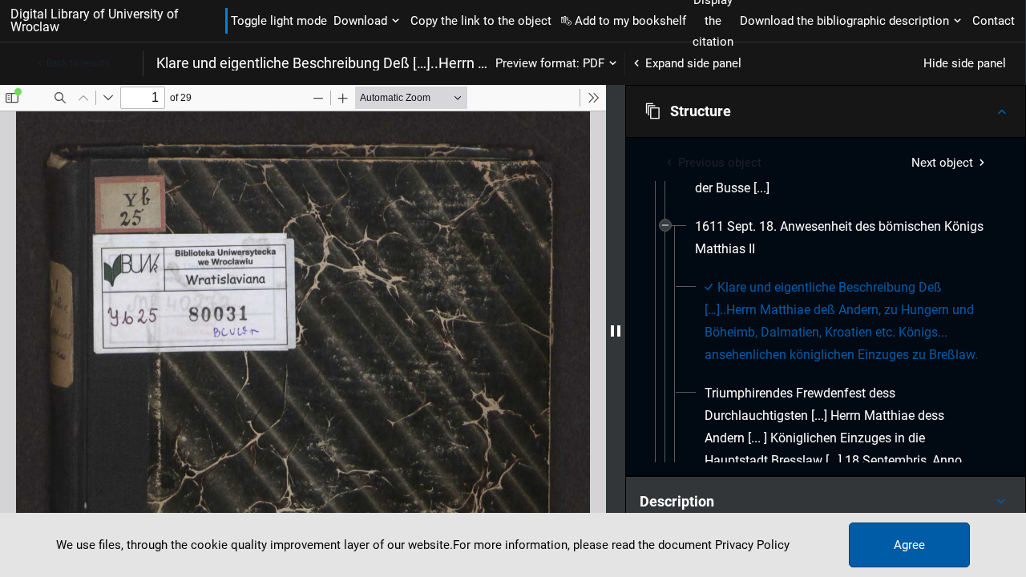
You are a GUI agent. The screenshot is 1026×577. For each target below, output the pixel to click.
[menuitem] (840, 238)
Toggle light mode (279, 21)
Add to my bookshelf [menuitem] (630, 21)
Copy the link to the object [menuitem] (480, 21)
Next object (942, 162)
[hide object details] (615, 331)
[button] (825, 111)
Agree (909, 545)
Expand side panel (693, 63)
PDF (593, 63)
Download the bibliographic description (844, 21)
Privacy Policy (752, 545)
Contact (993, 21)
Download (360, 21)
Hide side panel (964, 63)
